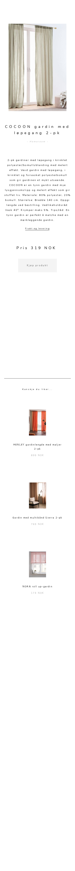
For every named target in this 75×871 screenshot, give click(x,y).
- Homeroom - (37, 141)
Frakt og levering (37, 228)
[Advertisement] (37, 330)
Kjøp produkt (37, 265)
